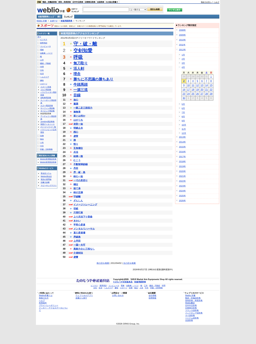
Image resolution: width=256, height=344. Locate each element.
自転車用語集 (45, 98)
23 (184, 94)
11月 (184, 129)
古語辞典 (100, 2)
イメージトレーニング (85, 204)
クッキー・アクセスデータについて (53, 309)
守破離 (77, 196)
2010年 (182, 40)
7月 (183, 112)
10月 (184, 125)
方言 (42, 146)
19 (197, 89)
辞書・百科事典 (46, 149)
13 (202, 85)
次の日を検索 (129, 263)
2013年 (182, 137)
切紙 (75, 208)
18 (193, 89)
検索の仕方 (44, 298)
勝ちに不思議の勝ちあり (93, 79)
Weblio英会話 (46, 176)
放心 (75, 100)
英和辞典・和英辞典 (194, 300)
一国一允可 (79, 245)
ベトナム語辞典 (192, 318)
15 (211, 85)
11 (193, 85)
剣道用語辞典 (66, 21)
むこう (77, 160)
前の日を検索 (103, 263)
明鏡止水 (78, 128)
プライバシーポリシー (48, 305)
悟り (75, 144)
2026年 (182, 200)
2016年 (182, 152)
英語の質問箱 (46, 179)
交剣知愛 (82, 50)
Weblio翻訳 (190, 303)
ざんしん (78, 200)
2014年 (182, 142)
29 (211, 94)
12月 (184, 133)
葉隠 (75, 104)
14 (206, 85)
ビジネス (43, 40)
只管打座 (78, 212)
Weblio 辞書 (42, 21)
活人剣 (78, 68)
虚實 (75, 257)
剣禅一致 (78, 156)
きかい (77, 220)
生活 (42, 74)
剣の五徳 (78, 192)
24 (188, 94)
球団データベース (47, 124)
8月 (183, 116)
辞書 (39, 2)
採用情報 (152, 298)
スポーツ (54, 21)
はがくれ (78, 120)
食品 (42, 139)
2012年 (182, 49)
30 (184, 98)
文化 (42, 70)
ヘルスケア (44, 77)
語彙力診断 (45, 182)
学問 (42, 67)
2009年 (182, 35)
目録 (77, 95)
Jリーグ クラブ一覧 (48, 127)
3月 (183, 63)
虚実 (75, 136)
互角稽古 (78, 148)
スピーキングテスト (49, 185)
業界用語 (43, 43)
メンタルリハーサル (84, 228)
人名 (42, 142)
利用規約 (43, 303)
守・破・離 (85, 43)
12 (197, 85)
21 (206, 89)
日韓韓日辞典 (90, 2)
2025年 (182, 196)
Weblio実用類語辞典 (48, 159)
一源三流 (80, 90)
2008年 (182, 30)
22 (211, 89)
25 (193, 94)
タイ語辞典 (190, 315)
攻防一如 (78, 124)
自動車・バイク (46, 53)
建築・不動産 (45, 63)
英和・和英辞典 (64, 2)
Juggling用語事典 (47, 122)
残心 (75, 132)
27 (202, 94)
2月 (183, 59)
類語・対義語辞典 (50, 2)
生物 (42, 136)
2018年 (182, 161)
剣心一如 (78, 176)
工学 (42, 60)
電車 (42, 50)
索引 (59, 16)
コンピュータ (45, 46)
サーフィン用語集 (47, 108)
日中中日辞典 (77, 2)
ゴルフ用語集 (45, 90)
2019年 (182, 166)
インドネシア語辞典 (194, 313)
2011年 (182, 45)
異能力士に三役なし (84, 249)
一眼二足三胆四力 (82, 108)
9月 (183, 121)
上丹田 (77, 241)
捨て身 (77, 188)
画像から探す (81, 298)
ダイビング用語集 (47, 111)
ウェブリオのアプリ (84, 295)
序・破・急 (79, 172)
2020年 (182, 171)
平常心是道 (79, 224)
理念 (77, 74)
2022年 (182, 181)
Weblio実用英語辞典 (48, 162)
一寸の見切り (80, 180)
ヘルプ (216, 2)
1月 (183, 55)
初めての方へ (206, 2)
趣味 (42, 80)
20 (202, 89)
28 (206, 94)
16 (184, 89)
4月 (183, 67)
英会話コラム (46, 173)
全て (39, 37)
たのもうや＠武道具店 (122, 282)
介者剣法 (78, 253)
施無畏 (77, 112)
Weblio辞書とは (45, 295)
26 (197, 94)
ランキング (68, 16)
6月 (183, 108)
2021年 (182, 176)
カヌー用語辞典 (46, 106)
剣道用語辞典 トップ (46, 16)
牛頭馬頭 (80, 84)
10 (188, 85)
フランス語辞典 (192, 310)
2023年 (182, 186)
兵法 (75, 152)
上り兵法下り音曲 (82, 216)
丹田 (75, 168)
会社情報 (152, 295)
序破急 (77, 237)
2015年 (182, 147)
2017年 (182, 156)
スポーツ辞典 (45, 87)
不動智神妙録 (80, 164)
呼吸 (78, 57)
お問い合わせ (118, 295)
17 (188, 89)
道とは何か (79, 116)
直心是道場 (79, 232)
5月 (183, 104)
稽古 (75, 184)
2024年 (182, 191)
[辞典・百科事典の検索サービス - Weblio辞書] (51, 12)
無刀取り (80, 63)
